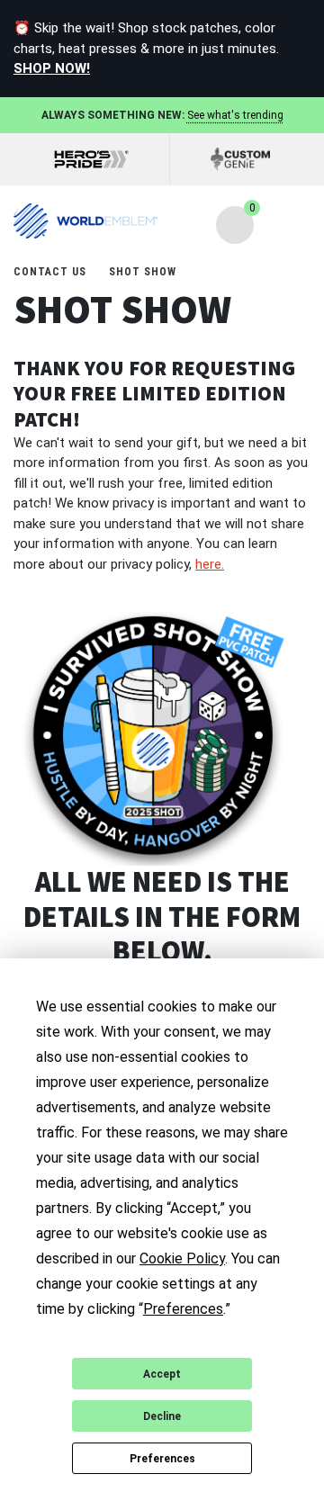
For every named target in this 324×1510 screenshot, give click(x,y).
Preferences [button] (183, 1308)
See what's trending (235, 115)
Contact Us (52, 271)
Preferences (162, 1458)
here (209, 564)
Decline (162, 1416)
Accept (162, 1374)
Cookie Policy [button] (182, 1258)
